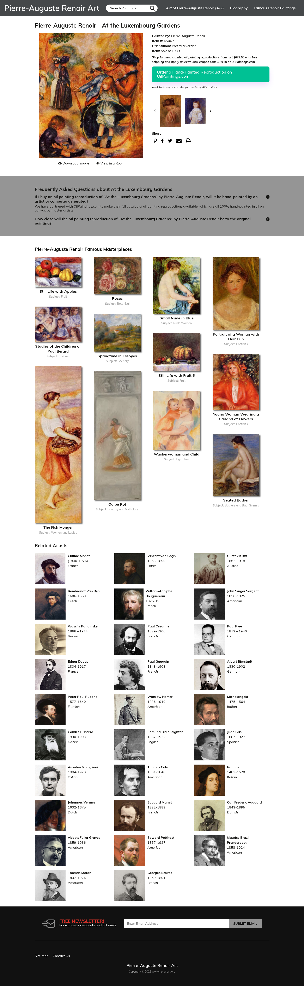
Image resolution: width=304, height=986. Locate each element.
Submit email (245, 923)
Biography (239, 8)
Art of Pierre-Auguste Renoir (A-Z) (195, 8)
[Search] (152, 8)
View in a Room (112, 163)
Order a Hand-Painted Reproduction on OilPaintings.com (194, 74)
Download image (76, 163)
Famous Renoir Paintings (275, 8)
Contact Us (61, 956)
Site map (42, 956)
